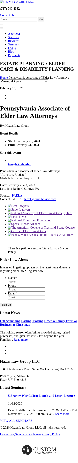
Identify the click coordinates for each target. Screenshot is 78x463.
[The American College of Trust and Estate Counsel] (41, 227)
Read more (21, 339)
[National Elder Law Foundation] (29, 220)
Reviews (13, 40)
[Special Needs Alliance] (24, 224)
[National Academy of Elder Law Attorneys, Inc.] (40, 213)
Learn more (62, 414)
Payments (14, 55)
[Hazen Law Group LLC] (17, 1)
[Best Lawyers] (18, 206)
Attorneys (14, 33)
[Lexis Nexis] (17, 216)
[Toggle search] (1, 24)
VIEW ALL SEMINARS (16, 420)
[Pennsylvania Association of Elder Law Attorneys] (41, 234)
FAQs (12, 48)
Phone (12, 285)
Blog (11, 51)
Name (12, 277)
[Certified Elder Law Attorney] (28, 231)
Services (13, 37)
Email (12, 293)
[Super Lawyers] (19, 209)
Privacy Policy (51, 434)
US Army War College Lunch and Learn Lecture (41, 395)
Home (4, 77)
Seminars (14, 44)
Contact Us (7, 15)
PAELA (17, 195)
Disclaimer (34, 434)
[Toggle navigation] (1, 27)
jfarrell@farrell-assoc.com (39, 199)
